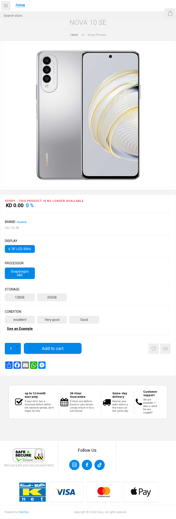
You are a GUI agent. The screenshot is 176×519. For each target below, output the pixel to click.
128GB (20, 297)
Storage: (12, 289)
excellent (19, 320)
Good (84, 320)
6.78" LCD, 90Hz (19, 249)
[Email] (25, 365)
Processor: (14, 263)
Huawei (22, 222)
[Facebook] (17, 365)
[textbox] (88, 15)
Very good (52, 320)
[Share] (9, 365)
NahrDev (24, 512)
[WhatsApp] (34, 365)
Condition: (13, 311)
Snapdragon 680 (20, 273)
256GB (52, 297)
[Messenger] (42, 365)
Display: (11, 241)
